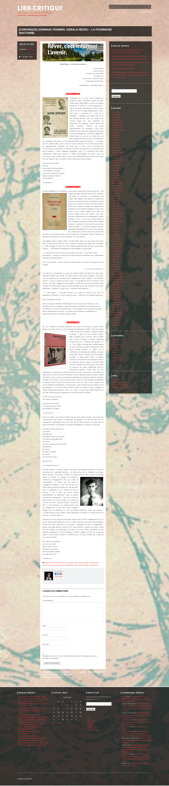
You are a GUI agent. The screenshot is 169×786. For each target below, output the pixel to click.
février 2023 (116, 208)
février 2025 (116, 148)
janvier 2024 (117, 181)
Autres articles (59, 576)
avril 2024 (116, 173)
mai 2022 (116, 231)
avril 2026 (116, 112)
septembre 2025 (118, 130)
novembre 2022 (118, 216)
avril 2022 (116, 234)
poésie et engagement (66, 565)
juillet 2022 (116, 226)
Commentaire (48, 600)
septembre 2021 (118, 251)
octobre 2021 (117, 249)
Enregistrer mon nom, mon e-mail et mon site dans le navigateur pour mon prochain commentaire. (70, 657)
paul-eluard (54, 565)
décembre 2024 (118, 153)
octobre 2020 (117, 279)
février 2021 (116, 269)
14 (63, 712)
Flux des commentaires (120, 385)
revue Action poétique (82, 565)
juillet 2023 (116, 196)
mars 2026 (116, 115)
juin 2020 (116, 289)
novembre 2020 (118, 277)
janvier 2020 (117, 302)
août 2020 (116, 284)
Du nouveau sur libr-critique (27, 736)
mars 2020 (116, 297)
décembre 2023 (118, 183)
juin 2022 (116, 229)
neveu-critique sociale (81, 562)
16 (72, 712)
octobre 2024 (117, 158)
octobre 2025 (117, 127)
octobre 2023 (117, 188)
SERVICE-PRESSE (94, 730)
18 (80, 712)
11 (80, 709)
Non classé (116, 355)
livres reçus (116, 350)
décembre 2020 (118, 274)
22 (67, 716)
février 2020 (116, 300)
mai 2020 (116, 292)
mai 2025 (116, 140)
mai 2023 (116, 201)
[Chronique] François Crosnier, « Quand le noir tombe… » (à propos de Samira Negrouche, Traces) (56, 674)
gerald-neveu (49, 562)
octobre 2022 (117, 219)
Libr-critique (40, 8)
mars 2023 (116, 206)
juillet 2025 (116, 135)
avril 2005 (116, 310)
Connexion (116, 380)
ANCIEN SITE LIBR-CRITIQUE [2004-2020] (32, 15)
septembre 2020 (118, 282)
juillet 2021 (116, 257)
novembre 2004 (118, 315)
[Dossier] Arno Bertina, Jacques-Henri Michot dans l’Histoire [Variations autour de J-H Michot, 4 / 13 (32, 703)
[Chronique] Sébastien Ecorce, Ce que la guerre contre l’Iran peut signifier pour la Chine (32, 710)
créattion (90, 723)
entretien (115, 347)
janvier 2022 (117, 241)
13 (58, 712)
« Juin (54, 723)
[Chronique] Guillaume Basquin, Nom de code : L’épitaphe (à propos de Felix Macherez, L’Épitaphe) (31, 726)
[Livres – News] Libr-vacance (92, 672)
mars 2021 (116, 267)
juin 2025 (116, 137)
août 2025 (116, 132)
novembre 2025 (118, 125)
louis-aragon (69, 562)
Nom (45, 626)
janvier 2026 (117, 120)
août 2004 (116, 320)
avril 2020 (116, 294)
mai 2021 (116, 262)
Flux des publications (120, 382)
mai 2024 (116, 170)
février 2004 (116, 325)
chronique (30, 49)
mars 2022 (116, 236)
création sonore (118, 345)
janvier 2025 (117, 150)
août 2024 (116, 163)
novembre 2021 (118, 246)
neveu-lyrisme (94, 562)
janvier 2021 (117, 272)
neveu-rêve (46, 565)
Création (115, 342)
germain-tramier (59, 562)
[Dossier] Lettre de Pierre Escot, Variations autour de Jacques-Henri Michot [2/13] (136, 715)
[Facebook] (150, 12)
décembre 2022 (118, 213)
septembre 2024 (118, 160)
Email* (114, 88)
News (114, 352)
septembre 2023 (118, 191)
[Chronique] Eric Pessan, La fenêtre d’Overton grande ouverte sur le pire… (137, 740)
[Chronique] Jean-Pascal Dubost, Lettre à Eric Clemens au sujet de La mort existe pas (136, 699)
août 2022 (116, 224)
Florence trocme (127, 720)
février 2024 (116, 178)
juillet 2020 (116, 287)
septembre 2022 (118, 221)
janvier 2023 (117, 211)
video (114, 365)
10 (76, 709)
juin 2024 (116, 168)
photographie (117, 357)
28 (63, 720)
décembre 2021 (118, 244)
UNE (20, 51)
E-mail (45, 635)
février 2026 (116, 117)
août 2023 (116, 193)
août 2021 (116, 254)
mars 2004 (116, 322)
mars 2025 (116, 145)
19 (54, 716)
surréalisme (94, 565)
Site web (46, 644)
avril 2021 (116, 264)
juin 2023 (116, 198)
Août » (59, 723)
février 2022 (116, 239)
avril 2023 (116, 203)
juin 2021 (116, 259)
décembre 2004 (118, 312)
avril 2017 (116, 305)
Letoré (124, 697)
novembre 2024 (118, 155)
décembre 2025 (118, 122)
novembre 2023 (118, 186)
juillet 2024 (116, 165)
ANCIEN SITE (92, 728)
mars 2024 (116, 175)
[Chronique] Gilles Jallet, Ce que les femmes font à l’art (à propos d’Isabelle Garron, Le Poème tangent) (137, 733)
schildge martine (127, 731)
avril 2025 (116, 143)
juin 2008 (116, 307)
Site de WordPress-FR (120, 387)
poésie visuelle (118, 360)
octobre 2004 (117, 317)
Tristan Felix (126, 727)
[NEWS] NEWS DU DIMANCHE (123, 69)
